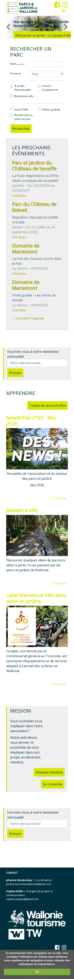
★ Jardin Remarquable (22, 88)
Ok (37, 971)
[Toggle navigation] (63, 11)
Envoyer (15, 372)
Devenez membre (49, 772)
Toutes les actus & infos (47, 405)
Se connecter (53, 784)
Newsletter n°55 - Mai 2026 (31, 420)
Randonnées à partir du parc (23, 117)
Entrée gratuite (51, 109)
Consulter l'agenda (29, 318)
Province (15, 73)
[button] (8, 27)
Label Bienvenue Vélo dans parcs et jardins (36, 598)
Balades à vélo (22, 510)
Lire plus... (19, 195)
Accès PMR (21, 109)
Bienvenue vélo (24, 96)
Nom (17, 64)
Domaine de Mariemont (25, 248)
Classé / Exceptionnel (50, 88)
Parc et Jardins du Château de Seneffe (34, 165)
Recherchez (21, 128)
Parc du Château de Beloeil (34, 207)
